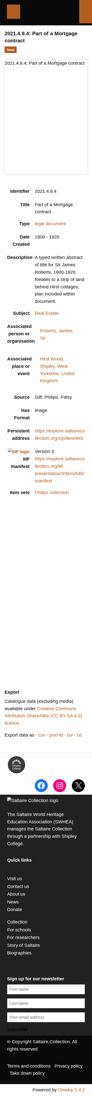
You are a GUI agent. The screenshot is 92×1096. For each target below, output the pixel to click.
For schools (19, 929)
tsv (70, 735)
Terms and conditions (29, 1066)
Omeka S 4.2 (71, 1089)
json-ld (56, 735)
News (13, 901)
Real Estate (47, 313)
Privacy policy (68, 1066)
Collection (17, 922)
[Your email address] (46, 1017)
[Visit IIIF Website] (19, 451)
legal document (50, 223)
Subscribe (17, 1029)
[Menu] (13, 12)
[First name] (46, 989)
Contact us (18, 886)
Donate (14, 909)
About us (16, 894)
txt (79, 735)
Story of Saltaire (23, 945)
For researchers (23, 937)
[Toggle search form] (85, 11)
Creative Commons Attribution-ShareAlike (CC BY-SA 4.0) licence (43, 716)
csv (41, 735)
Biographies (19, 952)
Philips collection (52, 492)
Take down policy (27, 1073)
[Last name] (46, 1003)
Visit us (14, 878)
